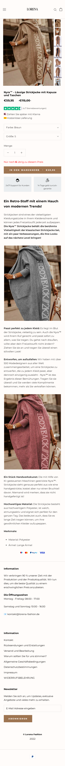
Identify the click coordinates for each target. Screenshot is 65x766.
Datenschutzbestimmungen (20, 666)
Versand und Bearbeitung (19, 650)
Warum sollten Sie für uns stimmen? (25, 656)
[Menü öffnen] (4, 9)
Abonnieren (18, 718)
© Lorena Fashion (32, 734)
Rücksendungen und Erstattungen (24, 645)
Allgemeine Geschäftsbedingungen (25, 661)
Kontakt (8, 640)
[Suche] (55, 9)
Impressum (10, 672)
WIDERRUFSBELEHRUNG (19, 677)
